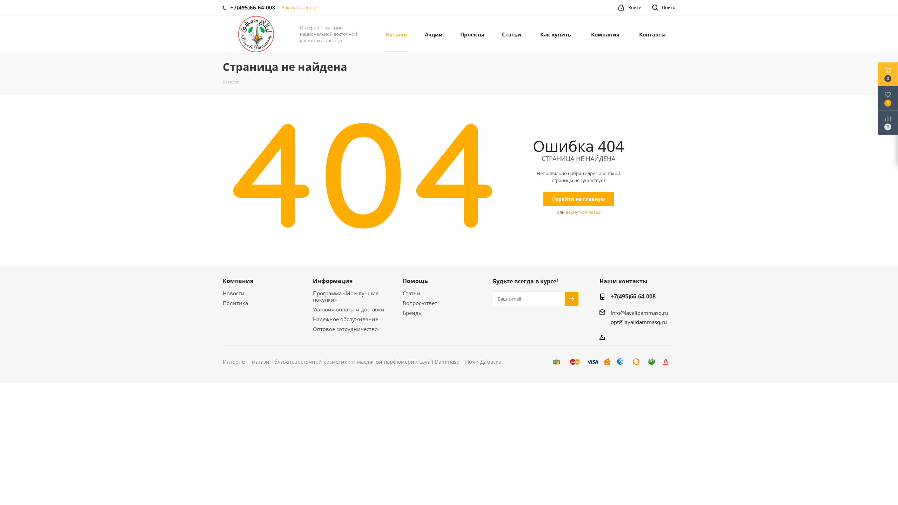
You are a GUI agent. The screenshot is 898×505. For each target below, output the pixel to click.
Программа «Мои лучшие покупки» (345, 296)
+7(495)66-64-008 (633, 296)
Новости (233, 293)
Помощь (415, 281)
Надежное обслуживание (345, 319)
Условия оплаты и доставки (348, 309)
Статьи (411, 293)
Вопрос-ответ (420, 303)
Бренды (413, 312)
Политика (235, 303)
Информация (333, 281)
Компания (238, 281)
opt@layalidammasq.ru (639, 321)
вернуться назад (583, 212)
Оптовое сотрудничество (345, 328)
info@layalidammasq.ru (639, 312)
